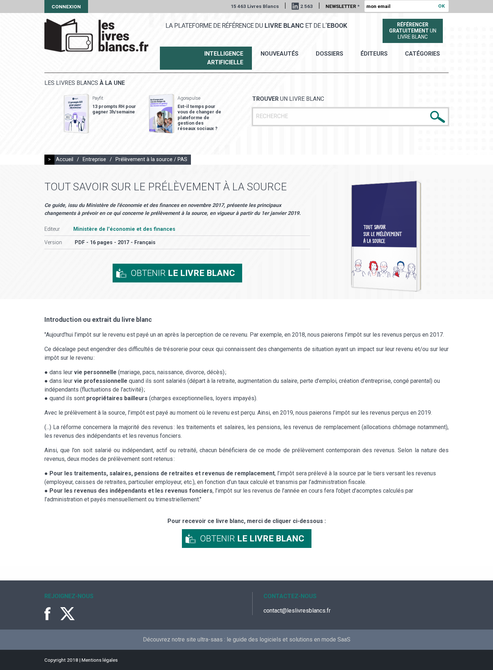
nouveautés (279, 53)
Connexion (66, 6)
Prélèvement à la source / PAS (151, 159)
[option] (100, 113)
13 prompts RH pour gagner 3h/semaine (114, 109)
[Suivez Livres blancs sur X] (67, 613)
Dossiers (329, 53)
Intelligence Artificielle (223, 58)
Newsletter (342, 6)
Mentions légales (100, 660)
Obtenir (183, 273)
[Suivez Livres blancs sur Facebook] (51, 613)
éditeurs (374, 53)
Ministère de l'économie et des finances (124, 229)
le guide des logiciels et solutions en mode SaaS (288, 639)
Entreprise (94, 159)
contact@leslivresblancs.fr (297, 610)
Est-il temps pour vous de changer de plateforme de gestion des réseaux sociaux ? (199, 117)
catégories (422, 53)
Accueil (64, 159)
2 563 (306, 6)
